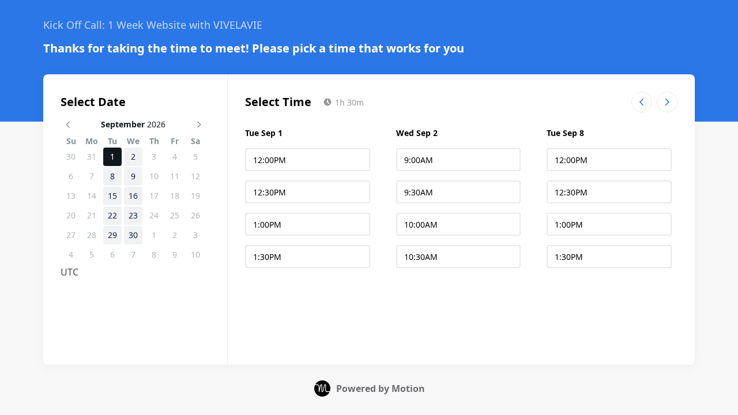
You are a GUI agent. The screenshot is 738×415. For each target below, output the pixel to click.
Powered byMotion (380, 388)
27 (71, 234)
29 (112, 234)
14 (91, 195)
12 (195, 176)
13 (71, 195)
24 (154, 215)
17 (154, 195)
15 (112, 195)
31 (91, 156)
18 (174, 195)
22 (112, 215)
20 (71, 215)
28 (91, 234)
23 (133, 215)
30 (71, 156)
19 (195, 195)
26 (195, 215)
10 (154, 176)
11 (174, 176)
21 (91, 215)
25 (174, 215)
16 (133, 195)
